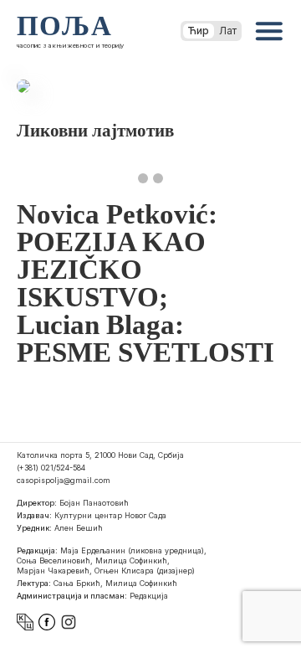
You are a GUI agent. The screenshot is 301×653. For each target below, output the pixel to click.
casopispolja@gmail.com (63, 480)
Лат (228, 30)
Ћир (198, 30)
